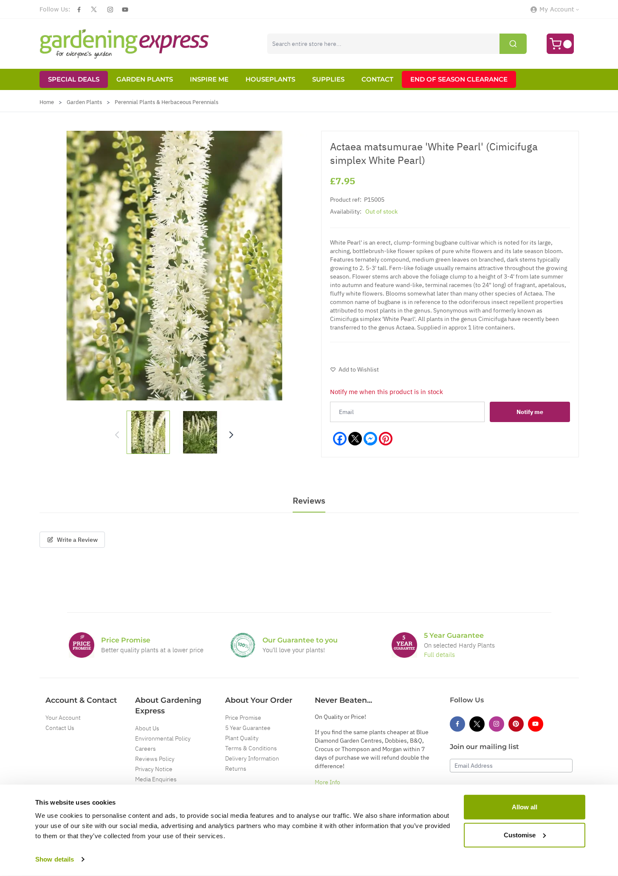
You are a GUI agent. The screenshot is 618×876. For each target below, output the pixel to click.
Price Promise (243, 717)
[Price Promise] (81, 645)
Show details (54, 859)
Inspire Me (209, 79)
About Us (147, 728)
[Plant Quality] (243, 645)
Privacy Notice (153, 769)
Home (47, 102)
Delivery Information (252, 758)
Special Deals (73, 79)
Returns (235, 768)
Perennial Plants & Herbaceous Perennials (166, 102)
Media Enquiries (156, 779)
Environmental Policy (163, 738)
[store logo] (124, 44)
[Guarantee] (404, 645)
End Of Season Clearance (459, 79)
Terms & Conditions (251, 748)
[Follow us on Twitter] (94, 9)
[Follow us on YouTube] (125, 9)
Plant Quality (242, 738)
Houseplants (270, 79)
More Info (327, 782)
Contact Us (59, 728)
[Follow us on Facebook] (79, 9)
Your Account (63, 717)
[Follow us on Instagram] (110, 9)
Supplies (328, 79)
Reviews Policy (155, 759)
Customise (520, 834)
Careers (145, 748)
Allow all (524, 807)
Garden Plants (144, 79)
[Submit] (513, 44)
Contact (377, 79)
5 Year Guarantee (248, 728)
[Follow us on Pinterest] (516, 724)
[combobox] (397, 44)
